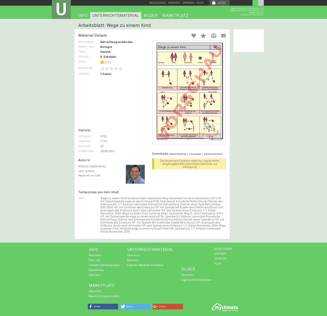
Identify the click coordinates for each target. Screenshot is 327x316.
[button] (103, 306)
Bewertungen (85, 68)
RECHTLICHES (157, 3)
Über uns (94, 260)
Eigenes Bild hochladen (196, 279)
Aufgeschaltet (86, 151)
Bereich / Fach (86, 46)
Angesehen (84, 141)
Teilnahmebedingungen (104, 265)
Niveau (82, 61)
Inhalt (81, 198)
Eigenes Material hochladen (145, 265)
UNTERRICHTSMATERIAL (116, 15)
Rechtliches (96, 270)
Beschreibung (85, 41)
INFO (83, 15)
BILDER (150, 15)
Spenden (94, 274)
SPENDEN (188, 3)
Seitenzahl (84, 73)
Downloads (84, 146)
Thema (82, 51)
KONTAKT (174, 3)
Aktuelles (95, 255)
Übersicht (133, 255)
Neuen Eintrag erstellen (104, 296)
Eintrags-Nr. (85, 136)
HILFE (200, 3)
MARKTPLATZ (175, 15)
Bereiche (133, 260)
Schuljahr (83, 56)
